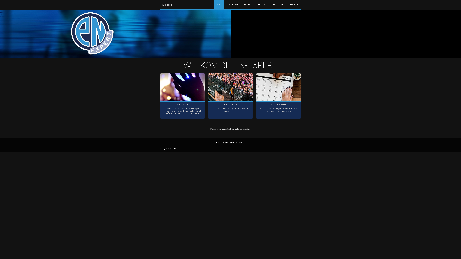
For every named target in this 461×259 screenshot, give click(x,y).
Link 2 (241, 142)
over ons (233, 4)
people (248, 4)
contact (293, 4)
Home (219, 4)
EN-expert (166, 4)
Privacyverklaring (226, 142)
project (262, 4)
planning (278, 4)
